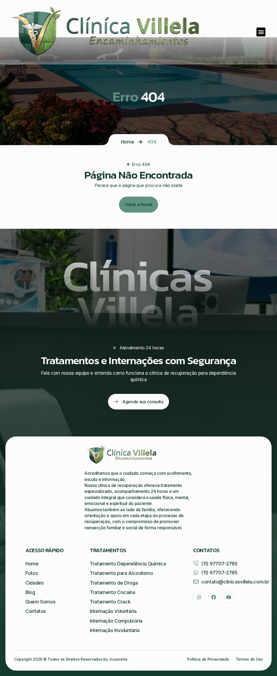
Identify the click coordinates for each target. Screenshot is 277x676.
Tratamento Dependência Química (128, 563)
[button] (260, 32)
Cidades (34, 583)
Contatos (35, 611)
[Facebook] (214, 597)
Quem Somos (40, 602)
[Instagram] (199, 597)
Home (127, 142)
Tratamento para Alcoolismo (121, 573)
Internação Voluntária (113, 611)
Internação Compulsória (116, 621)
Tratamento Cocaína (112, 592)
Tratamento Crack (110, 602)
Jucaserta (118, 659)
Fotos (31, 573)
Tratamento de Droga (114, 583)
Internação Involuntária (115, 630)
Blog (30, 592)
